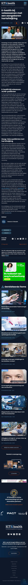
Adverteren (14, 563)
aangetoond (21, 188)
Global (14, 575)
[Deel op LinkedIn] (23, 239)
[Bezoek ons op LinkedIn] (17, 534)
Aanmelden (14, 553)
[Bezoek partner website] (8, 513)
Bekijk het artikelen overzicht (11, 447)
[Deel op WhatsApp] (26, 239)
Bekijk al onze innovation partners (14, 504)
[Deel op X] (25, 23)
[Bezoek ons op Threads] (8, 534)
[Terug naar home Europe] (8, 4)
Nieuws (4, 7)
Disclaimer (14, 570)
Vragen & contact (14, 561)
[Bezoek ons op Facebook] (14, 534)
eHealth (6, 233)
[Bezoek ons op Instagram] (19, 534)
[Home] (1, 7)
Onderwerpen (14, 566)
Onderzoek (6, 230)
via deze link (8, 213)
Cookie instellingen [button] (14, 577)
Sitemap (14, 572)
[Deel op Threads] (22, 23)
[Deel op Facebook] (20, 239)
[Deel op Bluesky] (18, 239)
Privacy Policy (14, 568)
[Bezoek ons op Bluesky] (11, 534)
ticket (7, 255)
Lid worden (14, 473)
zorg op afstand (5, 188)
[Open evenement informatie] (24, 581)
